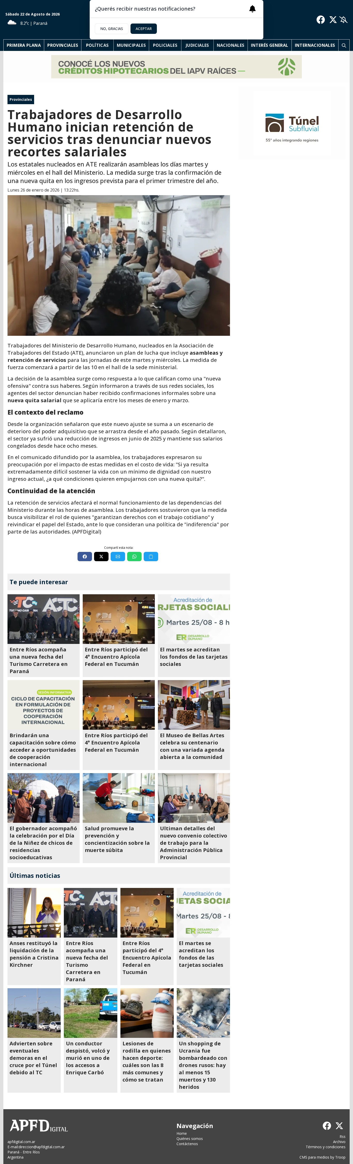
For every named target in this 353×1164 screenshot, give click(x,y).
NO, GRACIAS (111, 28)
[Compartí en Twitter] (101, 556)
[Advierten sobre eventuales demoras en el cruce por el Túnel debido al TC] (34, 1013)
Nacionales (230, 45)
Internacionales (315, 45)
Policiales (165, 45)
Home (182, 1133)
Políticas (97, 45)
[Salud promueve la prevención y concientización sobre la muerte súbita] (119, 798)
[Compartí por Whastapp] (134, 556)
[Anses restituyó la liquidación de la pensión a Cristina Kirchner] (34, 913)
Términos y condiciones (326, 1146)
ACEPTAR (144, 28)
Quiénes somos (190, 1138)
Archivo (339, 1141)
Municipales (131, 45)
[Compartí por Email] (118, 556)
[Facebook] (321, 20)
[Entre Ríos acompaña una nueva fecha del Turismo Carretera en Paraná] (43, 619)
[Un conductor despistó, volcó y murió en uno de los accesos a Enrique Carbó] (90, 1013)
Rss (343, 1136)
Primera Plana (24, 45)
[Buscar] (344, 45)
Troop (340, 1157)
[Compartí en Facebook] (85, 556)
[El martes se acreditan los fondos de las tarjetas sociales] (194, 619)
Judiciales (197, 45)
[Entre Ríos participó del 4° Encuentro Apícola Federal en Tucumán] (119, 619)
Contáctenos (187, 1143)
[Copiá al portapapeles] (151, 556)
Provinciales (62, 45)
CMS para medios (314, 1157)
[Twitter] (333, 20)
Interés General (269, 45)
